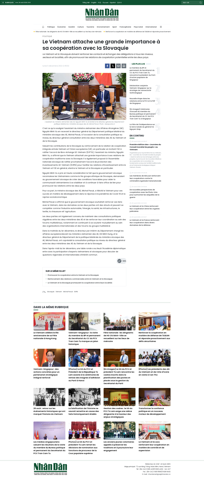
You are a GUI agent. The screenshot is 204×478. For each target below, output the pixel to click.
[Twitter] (112, 66)
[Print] (124, 66)
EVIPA (76, 292)
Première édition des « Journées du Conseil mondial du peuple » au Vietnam (145, 147)
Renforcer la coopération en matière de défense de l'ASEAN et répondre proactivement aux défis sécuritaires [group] (146, 32)
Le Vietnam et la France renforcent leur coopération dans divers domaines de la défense (144, 222)
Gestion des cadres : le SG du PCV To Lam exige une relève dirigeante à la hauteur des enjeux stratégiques (118, 412)
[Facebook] (107, 66)
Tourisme (90, 27)
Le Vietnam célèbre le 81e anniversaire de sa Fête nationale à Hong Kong (46, 335)
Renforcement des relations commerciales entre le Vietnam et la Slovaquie (80, 279)
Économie (61, 27)
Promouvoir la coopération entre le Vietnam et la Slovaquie (73, 275)
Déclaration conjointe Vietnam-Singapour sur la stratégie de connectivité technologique (140, 89)
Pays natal (138, 27)
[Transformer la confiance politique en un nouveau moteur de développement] (155, 397)
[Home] (43, 27)
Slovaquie (50, 292)
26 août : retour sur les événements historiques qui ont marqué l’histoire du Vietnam (49, 411)
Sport (114, 27)
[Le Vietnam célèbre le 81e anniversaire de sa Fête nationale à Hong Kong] (49, 321)
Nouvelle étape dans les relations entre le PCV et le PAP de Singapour (142, 100)
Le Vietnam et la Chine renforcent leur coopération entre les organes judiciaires (145, 208)
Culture (80, 27)
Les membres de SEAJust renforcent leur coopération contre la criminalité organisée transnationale (145, 178)
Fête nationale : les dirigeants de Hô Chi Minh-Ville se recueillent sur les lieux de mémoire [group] (68, 32)
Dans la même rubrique (51, 307)
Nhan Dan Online (102, 14)
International (151, 27)
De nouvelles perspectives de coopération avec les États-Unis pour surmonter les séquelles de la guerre (144, 193)
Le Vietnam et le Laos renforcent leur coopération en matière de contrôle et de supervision (154, 446)
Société (71, 27)
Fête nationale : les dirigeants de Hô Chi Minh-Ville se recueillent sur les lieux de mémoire (118, 337)
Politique (51, 27)
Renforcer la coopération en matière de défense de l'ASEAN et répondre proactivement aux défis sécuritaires (154, 337)
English (93, 2)
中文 (99, 2)
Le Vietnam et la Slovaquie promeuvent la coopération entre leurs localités (80, 283)
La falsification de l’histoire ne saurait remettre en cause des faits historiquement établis (84, 411)
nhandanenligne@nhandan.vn (159, 474)
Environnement (103, 27)
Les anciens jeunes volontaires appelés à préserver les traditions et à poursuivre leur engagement (119, 446)
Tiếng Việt (86, 2)
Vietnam (59, 292)
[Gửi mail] (118, 66)
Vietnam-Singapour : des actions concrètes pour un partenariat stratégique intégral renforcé (46, 373)
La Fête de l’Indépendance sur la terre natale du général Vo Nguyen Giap (142, 126)
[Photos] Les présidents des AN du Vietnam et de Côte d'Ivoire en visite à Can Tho (154, 372)
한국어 (119, 2)
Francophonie (125, 27)
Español (113, 2)
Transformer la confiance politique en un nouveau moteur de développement (152, 411)
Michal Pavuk (68, 292)
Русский (105, 2)
